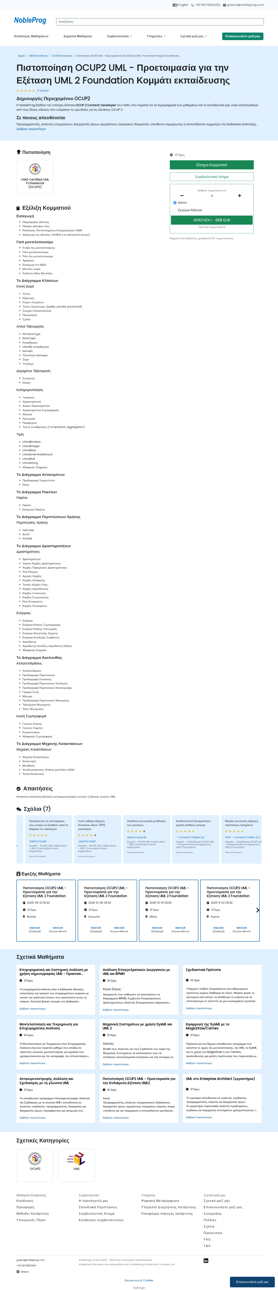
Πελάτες (210, 1220)
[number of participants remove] (183, 196)
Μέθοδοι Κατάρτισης (32, 1213)
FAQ (207, 1239)
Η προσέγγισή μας (94, 1201)
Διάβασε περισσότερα (31, 129)
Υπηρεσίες (155, 36)
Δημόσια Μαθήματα (78, 36)
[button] (257, 910)
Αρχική (21, 55)
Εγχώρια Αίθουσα (190, 210)
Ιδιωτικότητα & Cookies (139, 1280)
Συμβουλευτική (118, 36)
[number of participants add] (240, 196)
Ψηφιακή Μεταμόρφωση (160, 1201)
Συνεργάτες (213, 1213)
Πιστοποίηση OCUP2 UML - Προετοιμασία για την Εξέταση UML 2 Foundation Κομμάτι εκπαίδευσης (127, 55)
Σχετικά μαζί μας (192, 36)
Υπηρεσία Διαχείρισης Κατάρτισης (168, 1207)
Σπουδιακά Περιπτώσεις (98, 1207)
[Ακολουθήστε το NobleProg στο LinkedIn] (206, 1260)
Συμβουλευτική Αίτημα (211, 176)
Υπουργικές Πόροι (31, 1220)
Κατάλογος (25, 1201)
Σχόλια (209, 1226)
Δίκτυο (182, 202)
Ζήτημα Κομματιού (211, 164)
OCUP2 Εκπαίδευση (62, 55)
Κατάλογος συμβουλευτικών (101, 1220)
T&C (207, 1246)
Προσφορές (25, 1207)
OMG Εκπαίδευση (38, 55)
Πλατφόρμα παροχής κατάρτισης (167, 1213)
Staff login (139, 1287)
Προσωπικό (213, 1233)
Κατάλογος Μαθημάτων (31, 36)
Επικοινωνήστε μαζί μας (252, 1282)
